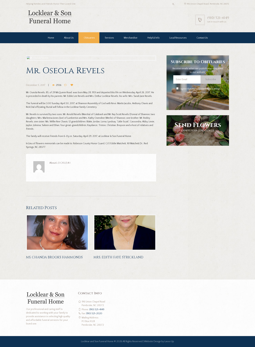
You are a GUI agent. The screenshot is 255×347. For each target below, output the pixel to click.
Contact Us (202, 37)
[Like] (72, 85)
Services (109, 37)
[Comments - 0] (66, 85)
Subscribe (210, 79)
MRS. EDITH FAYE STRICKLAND (118, 257)
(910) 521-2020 (94, 313)
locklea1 (63, 163)
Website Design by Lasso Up (159, 341)
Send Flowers (198, 125)
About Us (69, 37)
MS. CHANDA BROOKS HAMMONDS (54, 257)
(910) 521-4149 (218, 17)
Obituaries (89, 37)
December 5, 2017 (35, 85)
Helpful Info (153, 37)
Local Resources (178, 37)
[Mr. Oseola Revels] (91, 58)
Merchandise (130, 37)
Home (51, 37)
